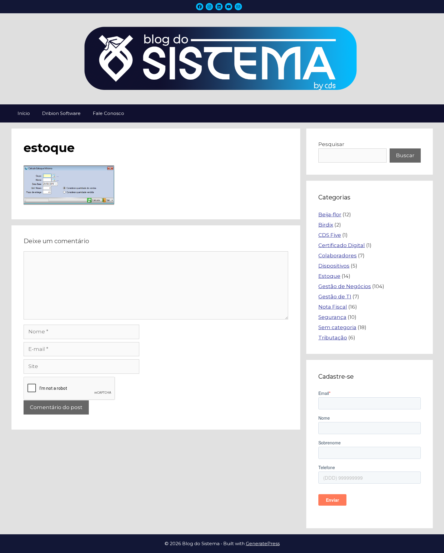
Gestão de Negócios (344, 286)
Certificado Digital (341, 245)
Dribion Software (61, 113)
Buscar (405, 155)
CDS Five (329, 235)
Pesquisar (331, 144)
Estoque (329, 276)
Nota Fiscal (332, 307)
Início (24, 113)
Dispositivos (333, 266)
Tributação (332, 338)
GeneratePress (263, 543)
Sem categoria (337, 327)
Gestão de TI (334, 297)
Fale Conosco (108, 113)
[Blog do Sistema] (222, 59)
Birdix (325, 225)
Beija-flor (329, 214)
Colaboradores (337, 256)
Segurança (332, 317)
